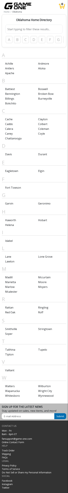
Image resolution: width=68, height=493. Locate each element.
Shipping (6, 454)
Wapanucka (12, 391)
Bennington (12, 94)
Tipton (9, 354)
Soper (9, 334)
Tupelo (42, 349)
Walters (10, 386)
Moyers (43, 287)
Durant (42, 154)
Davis (8, 154)
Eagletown (11, 171)
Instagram (7, 484)
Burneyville (45, 98)
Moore (42, 282)
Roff (40, 312)
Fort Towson (13, 187)
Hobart (42, 220)
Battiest (10, 89)
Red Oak (10, 312)
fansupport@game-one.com (17, 438)
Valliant (9, 370)
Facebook (7, 480)
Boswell (43, 89)
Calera (9, 129)
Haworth (10, 220)
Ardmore (43, 63)
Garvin (9, 203)
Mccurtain (44, 277)
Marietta (10, 282)
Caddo (9, 124)
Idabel (9, 241)
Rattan (9, 307)
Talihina (10, 349)
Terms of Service (11, 469)
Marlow (10, 287)
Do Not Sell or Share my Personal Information (26, 472)
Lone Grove (45, 256)
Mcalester (11, 291)
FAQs (5, 457)
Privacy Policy (9, 465)
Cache (9, 119)
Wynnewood (45, 396)
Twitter (5, 487)
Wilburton (44, 386)
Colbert (42, 124)
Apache (9, 73)
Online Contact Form (13, 442)
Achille (9, 63)
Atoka (41, 68)
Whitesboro (12, 396)
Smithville (11, 329)
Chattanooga (13, 138)
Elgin (41, 171)
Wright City (45, 391)
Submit (60, 416)
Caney (9, 133)
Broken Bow (45, 94)
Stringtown (45, 329)
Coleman (43, 129)
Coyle (41, 133)
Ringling (43, 307)
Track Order (8, 450)
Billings (9, 98)
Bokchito (10, 103)
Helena (9, 225)
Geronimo (44, 203)
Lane (8, 256)
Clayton (43, 119)
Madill (9, 277)
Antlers (9, 68)
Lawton (9, 261)
